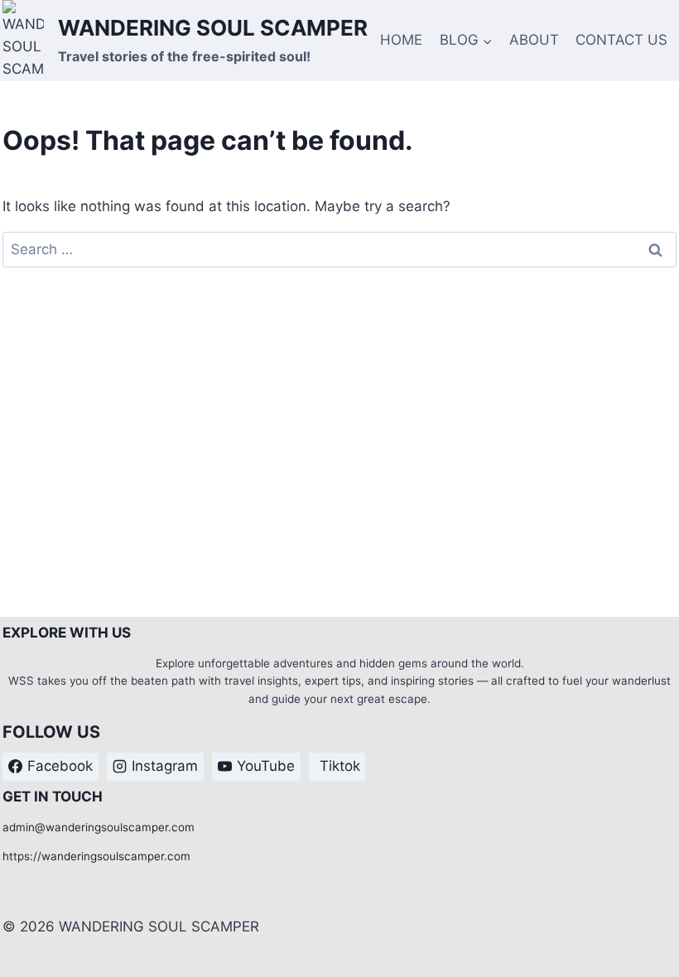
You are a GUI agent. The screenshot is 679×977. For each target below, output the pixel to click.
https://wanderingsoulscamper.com (96, 856)
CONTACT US (621, 39)
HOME (401, 39)
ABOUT (534, 39)
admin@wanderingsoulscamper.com (98, 827)
